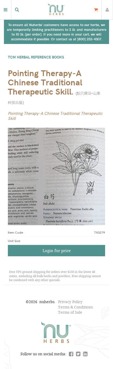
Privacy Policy (70, 301)
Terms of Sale (70, 312)
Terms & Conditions (75, 306)
